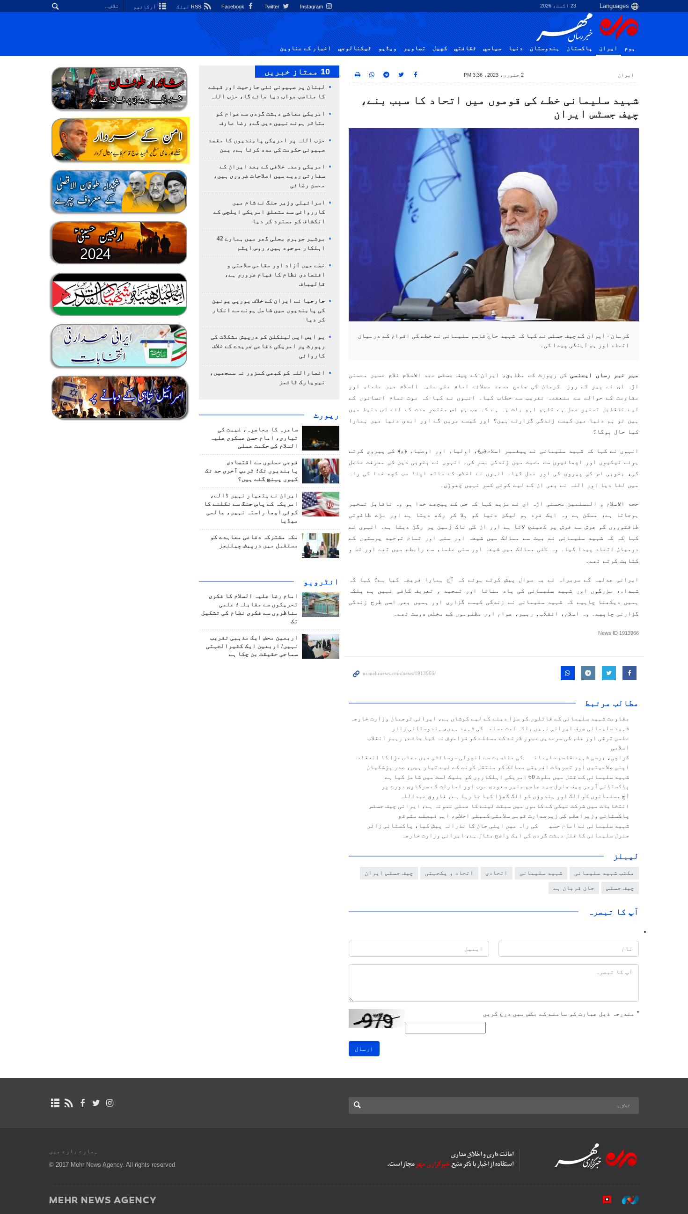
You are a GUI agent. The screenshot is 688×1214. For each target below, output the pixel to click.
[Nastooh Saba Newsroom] (626, 1199)
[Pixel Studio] (602, 1199)
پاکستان (579, 48)
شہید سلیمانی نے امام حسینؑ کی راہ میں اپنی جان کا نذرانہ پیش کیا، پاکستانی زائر (498, 825)
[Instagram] (110, 1103)
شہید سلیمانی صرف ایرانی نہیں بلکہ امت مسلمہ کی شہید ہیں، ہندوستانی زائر (510, 728)
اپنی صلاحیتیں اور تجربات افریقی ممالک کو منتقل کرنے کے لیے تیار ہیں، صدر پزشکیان (497, 767)
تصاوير (414, 48)
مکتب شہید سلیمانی (604, 872)
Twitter (272, 6)
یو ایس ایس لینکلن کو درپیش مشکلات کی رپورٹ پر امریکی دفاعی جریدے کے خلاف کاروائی (268, 346)
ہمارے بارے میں (73, 1151)
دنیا (515, 48)
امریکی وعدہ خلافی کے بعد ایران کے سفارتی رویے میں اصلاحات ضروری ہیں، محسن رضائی (269, 176)
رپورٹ (326, 415)
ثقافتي (465, 48)
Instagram (312, 6)
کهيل (439, 48)
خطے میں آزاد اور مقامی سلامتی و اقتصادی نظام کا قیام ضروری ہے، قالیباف (275, 274)
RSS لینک (189, 6)
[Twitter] (96, 1103)
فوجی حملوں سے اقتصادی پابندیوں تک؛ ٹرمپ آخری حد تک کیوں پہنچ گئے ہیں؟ (251, 470)
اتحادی (496, 872)
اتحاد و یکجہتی (449, 872)
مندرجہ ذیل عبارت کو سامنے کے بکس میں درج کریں (561, 1013)
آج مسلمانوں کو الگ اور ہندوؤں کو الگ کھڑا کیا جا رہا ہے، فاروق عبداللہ (514, 796)
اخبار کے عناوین (305, 48)
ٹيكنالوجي (355, 48)
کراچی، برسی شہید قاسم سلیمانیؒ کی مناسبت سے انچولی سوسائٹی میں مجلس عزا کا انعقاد (493, 757)
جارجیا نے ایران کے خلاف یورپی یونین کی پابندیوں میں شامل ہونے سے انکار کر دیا (268, 310)
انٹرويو (321, 581)
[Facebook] (82, 1103)
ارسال (364, 1048)
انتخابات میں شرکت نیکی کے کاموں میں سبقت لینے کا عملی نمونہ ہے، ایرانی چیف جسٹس (499, 806)
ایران (608, 48)
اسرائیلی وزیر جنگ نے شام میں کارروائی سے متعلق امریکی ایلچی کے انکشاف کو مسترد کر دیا (269, 212)
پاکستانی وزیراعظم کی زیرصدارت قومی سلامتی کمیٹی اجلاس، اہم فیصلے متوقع (513, 816)
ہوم (630, 48)
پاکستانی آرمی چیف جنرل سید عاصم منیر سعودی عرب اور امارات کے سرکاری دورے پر (505, 786)
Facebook (233, 6)
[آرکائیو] (55, 1103)
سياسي (492, 48)
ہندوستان (545, 48)
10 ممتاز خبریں (297, 71)
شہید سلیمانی (541, 872)
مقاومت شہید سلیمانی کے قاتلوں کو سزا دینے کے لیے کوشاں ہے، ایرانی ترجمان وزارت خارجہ (489, 718)
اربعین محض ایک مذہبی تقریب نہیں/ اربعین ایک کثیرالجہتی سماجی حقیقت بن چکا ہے (252, 646)
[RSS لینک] (68, 1103)
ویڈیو (387, 48)
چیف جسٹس (620, 887)
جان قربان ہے (573, 887)
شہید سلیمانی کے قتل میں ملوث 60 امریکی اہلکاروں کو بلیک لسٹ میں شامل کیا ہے (507, 777)
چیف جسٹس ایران (389, 872)
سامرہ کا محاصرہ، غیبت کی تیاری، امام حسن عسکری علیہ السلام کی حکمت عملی (254, 438)
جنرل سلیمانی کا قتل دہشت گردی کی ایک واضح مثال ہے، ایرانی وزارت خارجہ (515, 835)
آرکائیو (145, 6)
